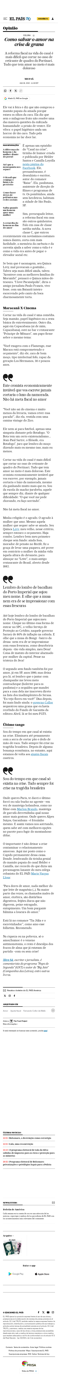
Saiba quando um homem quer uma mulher (10, 211)
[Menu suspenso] (5, 18)
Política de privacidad (17, 1351)
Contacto (9, 1347)
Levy (16, 529)
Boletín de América (13, 1210)
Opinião (10, 28)
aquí (45, 1031)
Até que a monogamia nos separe (12, 167)
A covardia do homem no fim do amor (11, 225)
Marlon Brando (27, 809)
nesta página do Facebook (33, 166)
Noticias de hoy (43, 1354)
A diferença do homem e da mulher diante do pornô (11, 153)
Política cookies (45, 1347)
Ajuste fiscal (15, 1011)
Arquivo (7, 1236)
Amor (5, 1011)
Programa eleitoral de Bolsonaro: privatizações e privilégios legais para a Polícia (27, 1163)
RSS (29, 1354)
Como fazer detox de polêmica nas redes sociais (10, 196)
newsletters (10, 1203)
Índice (34, 1354)
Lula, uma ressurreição (21, 1144)
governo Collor (43, 702)
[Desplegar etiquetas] (53, 1010)
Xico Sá (29, 79)
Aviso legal (34, 1347)
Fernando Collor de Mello (34, 1011)
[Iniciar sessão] (52, 18)
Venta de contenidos (21, 1347)
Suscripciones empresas (18, 1354)
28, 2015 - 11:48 (29, 83)
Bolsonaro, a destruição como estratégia (30, 1138)
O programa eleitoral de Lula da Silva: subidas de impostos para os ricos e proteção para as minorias (29, 1153)
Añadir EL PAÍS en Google (18, 98)
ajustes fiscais (39, 754)
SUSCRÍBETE (43, 19)
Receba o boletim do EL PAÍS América (24, 990)
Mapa (28, 1351)
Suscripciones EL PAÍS (39, 1351)
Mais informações (10, 1024)
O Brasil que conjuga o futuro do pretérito (10, 181)
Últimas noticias (12, 1133)
